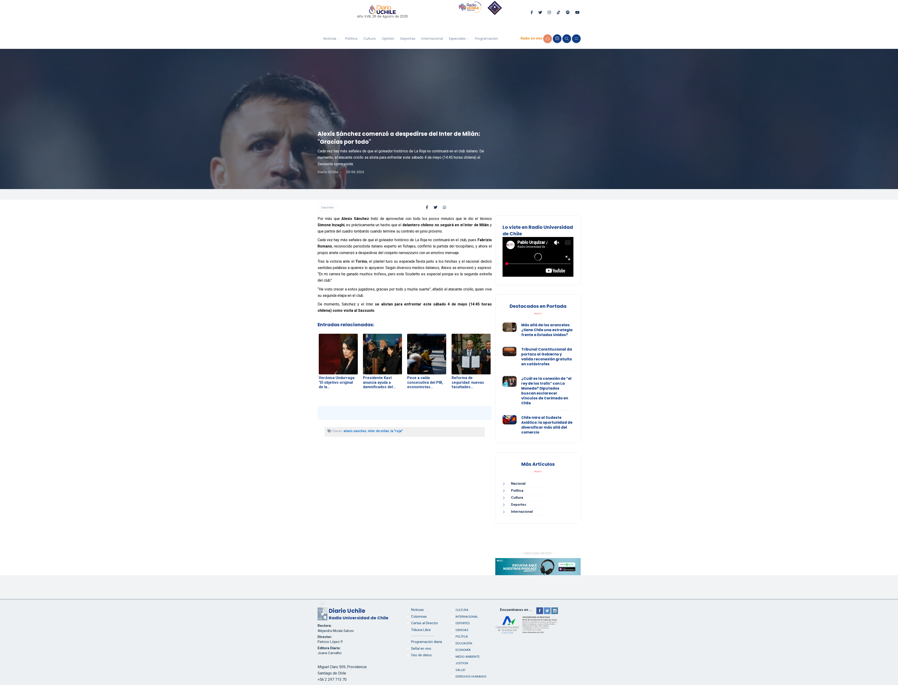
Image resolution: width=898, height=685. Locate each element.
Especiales (457, 38)
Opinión (388, 38)
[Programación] (557, 38)
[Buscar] (566, 38)
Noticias (329, 38)
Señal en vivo (421, 648)
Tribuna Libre (421, 630)
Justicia (462, 663)
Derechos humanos (471, 676)
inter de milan (378, 431)
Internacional (432, 38)
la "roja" (397, 431)
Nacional (518, 483)
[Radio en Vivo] (547, 38)
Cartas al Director (424, 623)
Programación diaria (426, 642)
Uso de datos (421, 655)
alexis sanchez (355, 431)
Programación (486, 38)
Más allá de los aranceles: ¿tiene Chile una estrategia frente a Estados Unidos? (546, 330)
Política (351, 38)
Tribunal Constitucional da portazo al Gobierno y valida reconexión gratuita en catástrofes (546, 356)
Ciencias (462, 630)
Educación (464, 643)
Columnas (419, 616)
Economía (463, 650)
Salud (460, 670)
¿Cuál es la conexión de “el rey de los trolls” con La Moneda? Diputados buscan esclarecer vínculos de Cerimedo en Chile (546, 390)
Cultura (369, 38)
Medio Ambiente (468, 656)
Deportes (407, 38)
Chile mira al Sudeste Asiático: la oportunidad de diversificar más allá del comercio (546, 425)
